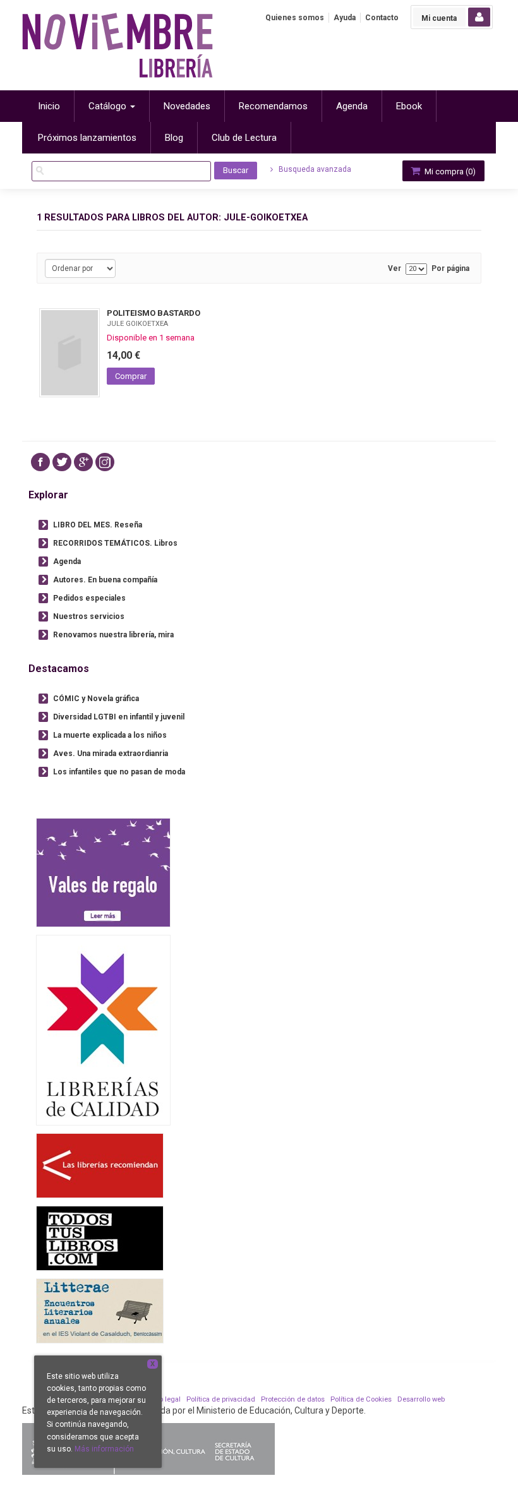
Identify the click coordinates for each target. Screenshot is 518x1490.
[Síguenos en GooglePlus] (83, 462)
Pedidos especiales (89, 598)
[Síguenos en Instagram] (104, 462)
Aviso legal (163, 1399)
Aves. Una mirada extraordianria (110, 753)
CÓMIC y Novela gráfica (96, 698)
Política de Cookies (361, 1399)
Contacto (382, 17)
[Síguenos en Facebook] (40, 462)
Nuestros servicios (88, 616)
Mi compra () (449, 171)
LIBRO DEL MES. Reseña (97, 524)
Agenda (67, 561)
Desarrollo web (421, 1399)
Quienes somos (294, 17)
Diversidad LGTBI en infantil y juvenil (118, 716)
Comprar (131, 376)
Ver (394, 268)
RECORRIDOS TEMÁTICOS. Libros (115, 543)
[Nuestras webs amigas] (100, 1165)
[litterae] (100, 1310)
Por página (450, 268)
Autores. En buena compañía (105, 579)
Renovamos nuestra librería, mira (113, 634)
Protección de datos (293, 1399)
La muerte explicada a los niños (110, 735)
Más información (104, 1449)
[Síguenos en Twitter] (61, 462)
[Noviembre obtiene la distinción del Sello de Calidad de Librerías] (103, 1030)
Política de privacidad (220, 1399)
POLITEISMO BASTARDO (153, 313)
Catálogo (108, 106)
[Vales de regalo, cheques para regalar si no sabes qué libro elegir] (103, 872)
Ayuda (345, 17)
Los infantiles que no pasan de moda (119, 771)
